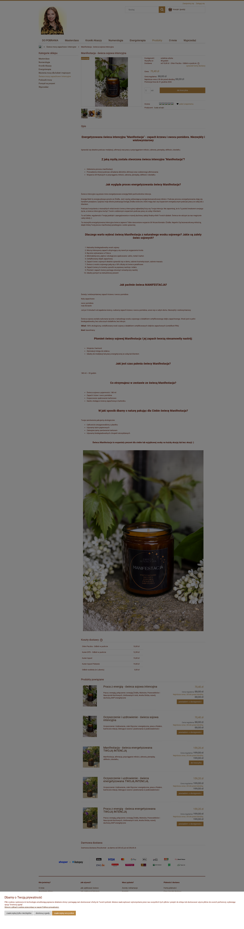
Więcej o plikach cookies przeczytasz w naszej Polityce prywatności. (32, 907)
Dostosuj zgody (43, 913)
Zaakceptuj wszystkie (64, 913)
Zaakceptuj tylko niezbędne (18, 913)
